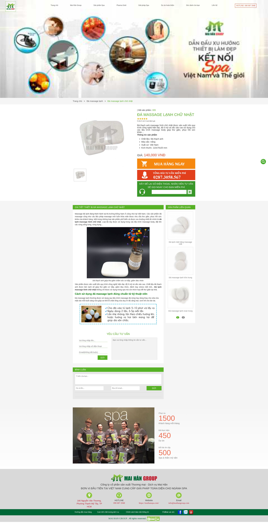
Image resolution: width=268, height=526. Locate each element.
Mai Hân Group (75, 5)
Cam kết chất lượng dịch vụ (108, 512)
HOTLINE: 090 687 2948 (245, 6)
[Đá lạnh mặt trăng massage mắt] (180, 225)
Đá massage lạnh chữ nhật (120, 101)
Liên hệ (214, 5)
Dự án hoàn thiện (167, 5)
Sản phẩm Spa (99, 5)
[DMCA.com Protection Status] (153, 518)
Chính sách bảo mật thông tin (137, 512)
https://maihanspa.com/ (149, 503)
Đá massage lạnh (95, 101)
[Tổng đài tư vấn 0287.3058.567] (166, 175)
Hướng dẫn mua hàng (83, 512)
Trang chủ (54, 5)
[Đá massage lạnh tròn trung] (180, 261)
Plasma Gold (121, 5)
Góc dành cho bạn (193, 5)
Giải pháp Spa (143, 5)
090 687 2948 (119, 503)
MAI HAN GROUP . (118, 518)
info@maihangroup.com (178, 503)
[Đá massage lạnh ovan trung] (180, 294)
